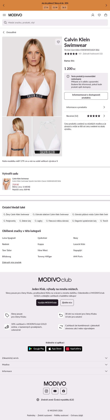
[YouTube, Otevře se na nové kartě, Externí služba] (55, 391)
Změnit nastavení (45, 415)
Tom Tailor (7, 250)
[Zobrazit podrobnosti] (104, 107)
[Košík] (105, 15)
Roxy (75, 238)
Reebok (5, 244)
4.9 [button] (83, 53)
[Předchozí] (4, 5)
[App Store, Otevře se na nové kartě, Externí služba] (55, 349)
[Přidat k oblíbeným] (58, 42)
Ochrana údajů (77, 415)
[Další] (106, 5)
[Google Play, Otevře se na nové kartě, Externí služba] (36, 349)
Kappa (41, 244)
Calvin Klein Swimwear (77, 42)
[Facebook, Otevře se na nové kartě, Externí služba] (63, 391)
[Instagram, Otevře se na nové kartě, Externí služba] (46, 391)
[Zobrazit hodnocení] (104, 116)
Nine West (43, 250)
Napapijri (77, 250)
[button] (32, 76)
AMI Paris (78, 256)
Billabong (6, 256)
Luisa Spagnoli (9, 238)
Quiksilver (42, 238)
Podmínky (31, 415)
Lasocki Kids (79, 244)
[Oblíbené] (99, 15)
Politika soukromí (61, 415)
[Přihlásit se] (93, 15)
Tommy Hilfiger (45, 256)
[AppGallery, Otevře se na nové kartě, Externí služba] (73, 349)
